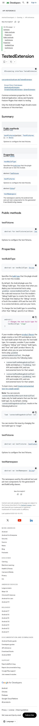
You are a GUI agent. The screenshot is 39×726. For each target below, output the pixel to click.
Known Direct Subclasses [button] (19, 87)
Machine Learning (8, 565)
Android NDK (6, 655)
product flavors (28, 335)
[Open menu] (3, 2)
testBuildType (10, 162)
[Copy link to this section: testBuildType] (17, 259)
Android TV (5, 602)
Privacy (4, 575)
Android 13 (5, 625)
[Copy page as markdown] (11, 62)
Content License (26, 505)
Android (4, 532)
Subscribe (29, 715)
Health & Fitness (7, 569)
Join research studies (9, 674)
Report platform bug (8, 664)
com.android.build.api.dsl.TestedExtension (17, 80)
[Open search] (23, 2)
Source (4, 542)
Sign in (33, 3)
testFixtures (9, 135)
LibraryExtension (29, 90)
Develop (19, 17)
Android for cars (7, 598)
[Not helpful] (18, 22)
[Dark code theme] (36, 69)
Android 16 (5, 615)
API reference (9, 11)
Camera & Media (7, 572)
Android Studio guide (9, 641)
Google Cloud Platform (10, 699)
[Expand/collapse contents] (14, 27)
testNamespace (10, 194)
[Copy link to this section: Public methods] (21, 129)
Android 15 (5, 618)
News (4, 546)
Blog (3, 549)
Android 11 (5, 632)
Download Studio (8, 651)
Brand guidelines (22, 710)
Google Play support (8, 671)
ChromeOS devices (8, 595)
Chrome (4, 692)
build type (16, 166)
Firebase (5, 695)
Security (4, 539)
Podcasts (5, 552)
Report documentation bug (11, 667)
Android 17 (5, 611)
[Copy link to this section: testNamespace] (20, 462)
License (11, 710)
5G (3, 579)
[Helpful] (15, 22)
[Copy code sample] (36, 317)
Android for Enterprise (9, 535)
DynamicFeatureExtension (13, 90)
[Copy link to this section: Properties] (16, 155)
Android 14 (5, 621)
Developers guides (8, 644)
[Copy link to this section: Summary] (16, 117)
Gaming (4, 562)
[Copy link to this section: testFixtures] (16, 223)
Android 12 (5, 628)
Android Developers (8, 17)
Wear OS (5, 592)
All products (6, 702)
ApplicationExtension (11, 87)
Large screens (6, 588)
